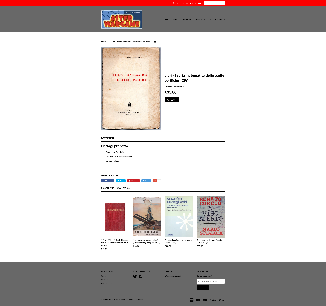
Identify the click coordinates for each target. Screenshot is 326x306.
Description (107, 138)
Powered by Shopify (136, 299)
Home (165, 19)
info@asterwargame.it (173, 276)
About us (187, 19)
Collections (200, 19)
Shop (175, 19)
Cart (177, 3)
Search (103, 276)
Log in (185, 3)
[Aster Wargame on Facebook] (140, 276)
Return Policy (106, 283)
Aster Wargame (122, 299)
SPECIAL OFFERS (217, 19)
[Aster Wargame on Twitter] (135, 276)
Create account (195, 3)
